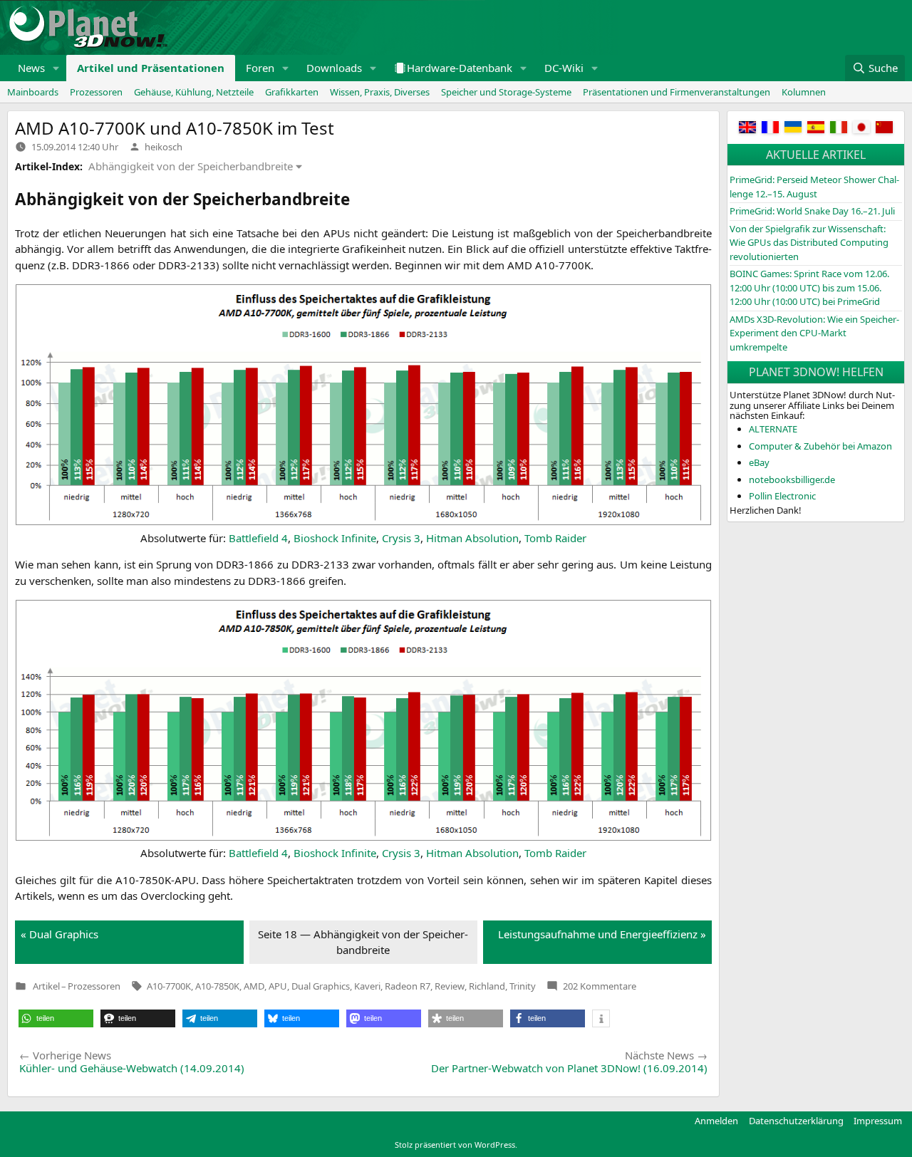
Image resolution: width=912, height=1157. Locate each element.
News (31, 68)
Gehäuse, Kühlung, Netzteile (194, 91)
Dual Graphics (320, 986)
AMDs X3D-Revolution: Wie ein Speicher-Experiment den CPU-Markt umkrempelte (814, 333)
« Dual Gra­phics (59, 934)
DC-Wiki (564, 68)
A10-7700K (169, 986)
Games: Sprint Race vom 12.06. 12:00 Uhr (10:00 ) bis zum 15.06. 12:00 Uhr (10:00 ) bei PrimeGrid (809, 287)
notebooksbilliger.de (792, 479)
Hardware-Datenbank (459, 68)
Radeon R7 (407, 986)
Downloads (334, 68)
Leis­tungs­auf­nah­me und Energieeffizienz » (602, 934)
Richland (487, 986)
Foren (260, 68)
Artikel (46, 986)
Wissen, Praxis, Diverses (380, 91)
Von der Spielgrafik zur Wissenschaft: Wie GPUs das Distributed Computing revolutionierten (809, 242)
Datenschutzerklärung (796, 1120)
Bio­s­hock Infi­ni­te (335, 538)
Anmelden (716, 1120)
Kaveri (367, 986)
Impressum (878, 1120)
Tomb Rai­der (555, 538)
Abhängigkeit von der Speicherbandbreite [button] (190, 166)
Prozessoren (96, 91)
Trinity (522, 986)
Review (450, 986)
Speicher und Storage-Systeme (506, 91)
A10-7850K (217, 986)
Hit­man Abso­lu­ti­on (472, 538)
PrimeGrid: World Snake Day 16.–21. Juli (812, 210)
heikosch (163, 146)
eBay (759, 462)
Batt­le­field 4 (258, 538)
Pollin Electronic (782, 495)
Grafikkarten (291, 91)
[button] (56, 68)
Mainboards (32, 91)
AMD (254, 986)
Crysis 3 (401, 538)
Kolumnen (804, 91)
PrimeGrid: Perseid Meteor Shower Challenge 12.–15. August (814, 186)
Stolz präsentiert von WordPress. (456, 1144)
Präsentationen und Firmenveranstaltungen (676, 91)
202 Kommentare (599, 986)
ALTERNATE (773, 428)
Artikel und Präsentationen (150, 68)
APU (278, 986)
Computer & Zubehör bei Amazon (820, 446)
